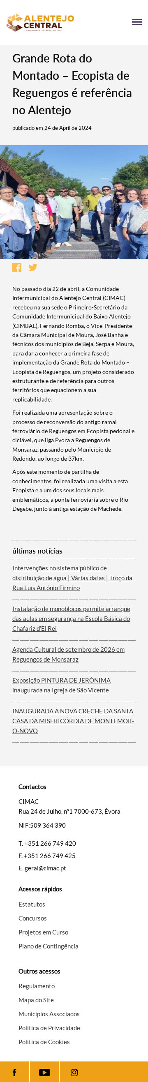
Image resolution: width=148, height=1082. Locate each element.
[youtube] (44, 1071)
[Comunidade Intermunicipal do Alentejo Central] (40, 23)
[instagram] (74, 1071)
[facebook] (14, 1071)
